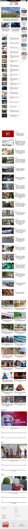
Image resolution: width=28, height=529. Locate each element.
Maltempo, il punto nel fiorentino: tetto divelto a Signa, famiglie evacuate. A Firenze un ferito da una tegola (14, 56)
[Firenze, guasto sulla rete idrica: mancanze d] (4, 75)
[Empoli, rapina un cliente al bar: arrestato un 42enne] (20, 363)
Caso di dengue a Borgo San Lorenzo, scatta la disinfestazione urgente (20, 320)
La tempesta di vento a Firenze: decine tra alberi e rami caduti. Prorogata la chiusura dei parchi (14, 111)
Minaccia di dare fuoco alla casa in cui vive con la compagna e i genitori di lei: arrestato (20, 231)
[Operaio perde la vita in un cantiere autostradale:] (7, 315)
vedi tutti (22, 61)
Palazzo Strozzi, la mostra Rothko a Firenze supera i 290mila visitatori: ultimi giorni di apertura (7, 369)
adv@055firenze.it (4, 517)
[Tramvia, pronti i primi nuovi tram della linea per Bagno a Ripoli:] (5, 25)
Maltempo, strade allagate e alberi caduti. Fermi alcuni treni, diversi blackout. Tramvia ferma (20, 266)
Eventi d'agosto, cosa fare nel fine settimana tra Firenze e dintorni (11, 19)
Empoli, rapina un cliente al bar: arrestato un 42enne (20, 368)
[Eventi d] (10, 12)
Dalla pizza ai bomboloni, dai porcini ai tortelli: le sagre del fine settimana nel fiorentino (14, 93)
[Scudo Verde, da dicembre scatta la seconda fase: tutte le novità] (24, 28)
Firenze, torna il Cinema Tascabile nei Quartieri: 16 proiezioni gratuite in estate (14, 437)
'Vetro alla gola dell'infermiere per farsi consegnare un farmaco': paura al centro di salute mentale (20, 309)
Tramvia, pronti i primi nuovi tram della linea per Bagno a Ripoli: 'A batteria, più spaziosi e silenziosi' (5, 29)
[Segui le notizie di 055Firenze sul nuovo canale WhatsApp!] (8, 133)
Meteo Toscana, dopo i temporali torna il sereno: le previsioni (14, 102)
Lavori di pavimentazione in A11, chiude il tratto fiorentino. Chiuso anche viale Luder (20, 381)
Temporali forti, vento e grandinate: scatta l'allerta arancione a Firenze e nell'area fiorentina (24, 58)
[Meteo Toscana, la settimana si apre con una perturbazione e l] (24, 18)
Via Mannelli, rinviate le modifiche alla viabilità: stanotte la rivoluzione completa (20, 258)
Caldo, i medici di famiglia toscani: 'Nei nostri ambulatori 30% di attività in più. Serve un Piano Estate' (14, 493)
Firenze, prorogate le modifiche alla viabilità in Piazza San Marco (14, 43)
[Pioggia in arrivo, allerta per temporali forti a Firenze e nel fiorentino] (24, 11)
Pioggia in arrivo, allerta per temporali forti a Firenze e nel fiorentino (24, 15)
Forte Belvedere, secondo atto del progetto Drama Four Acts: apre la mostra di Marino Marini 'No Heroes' (14, 460)
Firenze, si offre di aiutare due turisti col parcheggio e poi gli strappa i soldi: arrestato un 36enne (15, 29)
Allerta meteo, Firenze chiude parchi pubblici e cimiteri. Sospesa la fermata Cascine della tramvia (7, 332)
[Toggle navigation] (3, 5)
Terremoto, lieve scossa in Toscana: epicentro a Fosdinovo (14, 47)
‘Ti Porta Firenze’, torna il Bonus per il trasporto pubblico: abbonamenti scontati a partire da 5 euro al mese (7, 381)
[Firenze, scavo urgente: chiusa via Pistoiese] (8, 292)
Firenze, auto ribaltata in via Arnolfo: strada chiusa (14, 106)
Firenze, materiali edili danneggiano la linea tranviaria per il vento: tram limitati (20, 240)
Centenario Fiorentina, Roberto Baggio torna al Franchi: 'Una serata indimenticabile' (7, 393)
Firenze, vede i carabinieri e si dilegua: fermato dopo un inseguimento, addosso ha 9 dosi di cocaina (14, 79)
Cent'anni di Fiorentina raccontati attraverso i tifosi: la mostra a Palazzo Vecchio (20, 404)
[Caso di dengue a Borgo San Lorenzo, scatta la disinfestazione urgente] (20, 315)
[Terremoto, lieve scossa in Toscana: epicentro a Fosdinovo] (4, 47)
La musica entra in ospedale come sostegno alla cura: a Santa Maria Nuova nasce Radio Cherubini (14, 503)
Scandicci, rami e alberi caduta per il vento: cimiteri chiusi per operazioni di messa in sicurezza (14, 66)
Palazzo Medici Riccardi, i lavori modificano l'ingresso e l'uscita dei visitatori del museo (14, 116)
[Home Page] (14, 2)
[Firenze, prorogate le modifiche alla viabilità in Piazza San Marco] (4, 43)
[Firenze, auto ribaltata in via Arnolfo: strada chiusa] (4, 106)
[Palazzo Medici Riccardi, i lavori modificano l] (4, 115)
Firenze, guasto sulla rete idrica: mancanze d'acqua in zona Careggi (14, 75)
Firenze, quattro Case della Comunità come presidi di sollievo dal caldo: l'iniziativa (14, 497)
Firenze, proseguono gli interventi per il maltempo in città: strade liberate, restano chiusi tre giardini (14, 70)
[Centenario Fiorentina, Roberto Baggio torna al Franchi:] (7, 387)
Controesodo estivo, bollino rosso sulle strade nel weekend (20, 284)
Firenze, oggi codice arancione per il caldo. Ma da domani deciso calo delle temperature (7, 344)
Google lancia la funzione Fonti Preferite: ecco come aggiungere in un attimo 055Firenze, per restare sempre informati (20, 143)
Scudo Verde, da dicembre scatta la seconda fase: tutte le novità (24, 32)
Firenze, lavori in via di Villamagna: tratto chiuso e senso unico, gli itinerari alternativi (20, 393)
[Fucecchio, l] (4, 61)
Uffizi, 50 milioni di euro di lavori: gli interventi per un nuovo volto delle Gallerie (14, 465)
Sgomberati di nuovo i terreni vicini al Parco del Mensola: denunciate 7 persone (20, 275)
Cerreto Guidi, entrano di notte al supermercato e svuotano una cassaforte (14, 98)
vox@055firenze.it (4, 518)
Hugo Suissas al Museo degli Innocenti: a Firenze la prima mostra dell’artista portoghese (14, 470)
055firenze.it (21, 524)
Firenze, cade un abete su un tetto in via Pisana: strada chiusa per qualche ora (20, 249)
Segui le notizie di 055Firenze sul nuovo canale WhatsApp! (20, 134)
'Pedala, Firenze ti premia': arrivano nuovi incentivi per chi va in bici (7, 308)
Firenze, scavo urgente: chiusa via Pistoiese (20, 293)
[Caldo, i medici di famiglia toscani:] (14, 483)
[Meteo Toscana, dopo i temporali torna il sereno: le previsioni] (4, 102)
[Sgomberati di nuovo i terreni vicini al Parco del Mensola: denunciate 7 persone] (8, 274)
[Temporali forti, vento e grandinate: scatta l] (24, 53)
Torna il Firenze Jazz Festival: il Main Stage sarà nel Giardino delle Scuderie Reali (14, 432)
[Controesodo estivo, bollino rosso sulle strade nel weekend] (8, 283)
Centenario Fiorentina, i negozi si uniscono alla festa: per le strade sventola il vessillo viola (14, 84)
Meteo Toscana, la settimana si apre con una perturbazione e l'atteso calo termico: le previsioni (24, 23)
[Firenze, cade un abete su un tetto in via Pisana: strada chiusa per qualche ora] (8, 248)
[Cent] (20, 399)
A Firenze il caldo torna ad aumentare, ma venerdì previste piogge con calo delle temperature (20, 356)
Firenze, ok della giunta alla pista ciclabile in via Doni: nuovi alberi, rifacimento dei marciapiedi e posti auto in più (7, 356)
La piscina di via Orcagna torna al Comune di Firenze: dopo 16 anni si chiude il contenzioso (24, 49)
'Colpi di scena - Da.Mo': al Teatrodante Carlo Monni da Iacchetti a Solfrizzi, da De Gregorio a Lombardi (14, 428)
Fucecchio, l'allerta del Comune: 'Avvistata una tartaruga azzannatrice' (14, 61)
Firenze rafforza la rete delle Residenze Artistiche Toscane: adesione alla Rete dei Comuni (14, 52)
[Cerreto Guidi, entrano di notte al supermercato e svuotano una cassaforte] (4, 97)
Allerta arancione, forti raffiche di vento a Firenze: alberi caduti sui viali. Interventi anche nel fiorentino (20, 222)
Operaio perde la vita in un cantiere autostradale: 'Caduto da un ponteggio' (7, 321)
